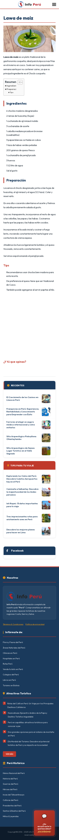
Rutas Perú (7, 664)
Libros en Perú (9, 680)
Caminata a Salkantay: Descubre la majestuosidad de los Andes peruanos (22, 492)
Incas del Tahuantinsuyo (13, 794)
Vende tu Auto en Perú (13, 669)
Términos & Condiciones (13, 624)
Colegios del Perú (11, 674)
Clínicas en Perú (10, 653)
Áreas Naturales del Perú (14, 647)
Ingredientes (13, 85)
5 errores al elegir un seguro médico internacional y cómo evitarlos (20, 425)
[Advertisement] (29, 324)
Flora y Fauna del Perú (13, 642)
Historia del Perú (10, 778)
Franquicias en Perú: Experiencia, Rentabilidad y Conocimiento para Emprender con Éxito (22, 412)
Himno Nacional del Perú (14, 773)
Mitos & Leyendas (11, 816)
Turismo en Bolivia (11, 685)
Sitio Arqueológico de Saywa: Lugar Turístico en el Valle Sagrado (20, 451)
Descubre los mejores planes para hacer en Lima (20, 531)
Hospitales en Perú (11, 658)
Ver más (9, 754)
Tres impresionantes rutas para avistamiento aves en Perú (22, 518)
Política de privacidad (34, 624)
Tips (11, 92)
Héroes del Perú (10, 789)
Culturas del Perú (10, 800)
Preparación (13, 89)
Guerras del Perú (10, 784)
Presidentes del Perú (12, 805)
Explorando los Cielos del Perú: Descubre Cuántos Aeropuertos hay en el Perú (21, 479)
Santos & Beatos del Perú (14, 811)
